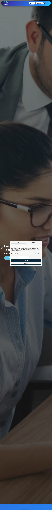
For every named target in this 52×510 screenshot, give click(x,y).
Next (50, 248)
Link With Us (40, 3)
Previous (2, 248)
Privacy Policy (15, 256)
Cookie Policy (37, 253)
